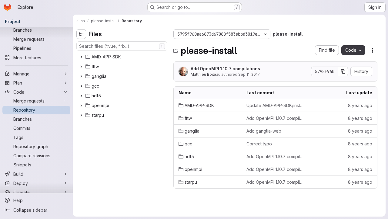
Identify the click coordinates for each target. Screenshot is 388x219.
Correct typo (259, 143)
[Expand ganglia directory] (81, 76)
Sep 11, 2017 (249, 74)
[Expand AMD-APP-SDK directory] (81, 57)
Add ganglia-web (263, 131)
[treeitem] (122, 57)
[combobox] (121, 46)
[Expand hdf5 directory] (81, 95)
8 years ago (360, 105)
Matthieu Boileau (205, 74)
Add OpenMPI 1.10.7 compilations (225, 68)
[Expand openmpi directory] (81, 105)
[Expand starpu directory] (81, 115)
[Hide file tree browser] (81, 34)
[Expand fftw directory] (81, 66)
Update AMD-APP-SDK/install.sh (275, 105)
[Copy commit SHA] (343, 71)
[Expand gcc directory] (81, 86)
